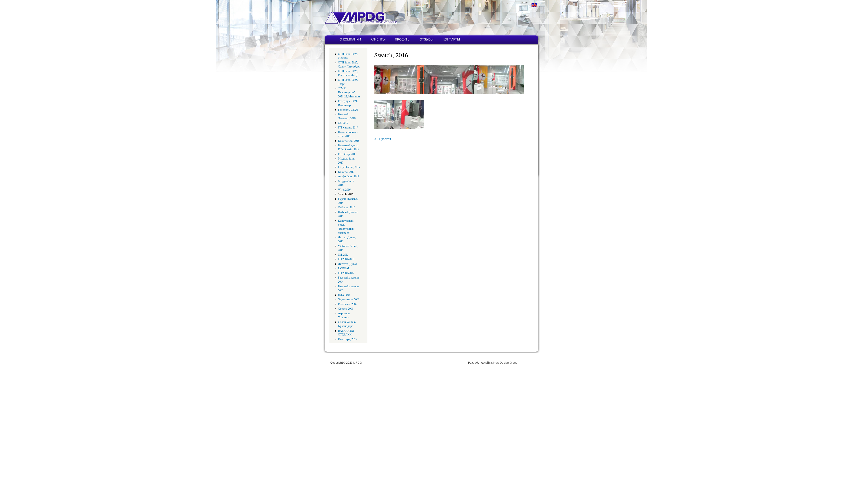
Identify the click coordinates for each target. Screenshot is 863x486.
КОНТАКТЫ (451, 39)
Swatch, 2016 (345, 194)
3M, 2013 (343, 254)
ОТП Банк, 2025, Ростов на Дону (348, 73)
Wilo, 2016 (344, 189)
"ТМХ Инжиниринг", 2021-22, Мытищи (349, 92)
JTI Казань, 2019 (348, 127)
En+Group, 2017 (347, 154)
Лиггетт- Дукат (347, 264)
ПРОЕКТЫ (402, 39)
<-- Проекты (382, 139)
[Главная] (346, 15)
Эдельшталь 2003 (348, 299)
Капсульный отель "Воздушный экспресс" (346, 227)
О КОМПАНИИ (350, 39)
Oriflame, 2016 (346, 207)
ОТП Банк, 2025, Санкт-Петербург (349, 64)
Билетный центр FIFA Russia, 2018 (348, 147)
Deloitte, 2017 (346, 172)
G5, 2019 (343, 123)
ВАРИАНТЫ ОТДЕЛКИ (346, 333)
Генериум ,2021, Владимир (348, 103)
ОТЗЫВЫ (426, 39)
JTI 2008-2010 (346, 259)
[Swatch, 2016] (399, 93)
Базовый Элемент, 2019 (347, 116)
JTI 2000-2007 (346, 273)
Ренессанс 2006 (347, 304)
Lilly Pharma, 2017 (349, 167)
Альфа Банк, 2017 (348, 176)
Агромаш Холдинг (344, 315)
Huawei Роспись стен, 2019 (348, 134)
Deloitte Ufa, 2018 (348, 141)
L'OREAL (344, 268)
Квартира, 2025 (347, 339)
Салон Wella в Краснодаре (347, 324)
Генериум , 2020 (348, 110)
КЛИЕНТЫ (377, 39)
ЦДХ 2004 (344, 295)
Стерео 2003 (345, 308)
